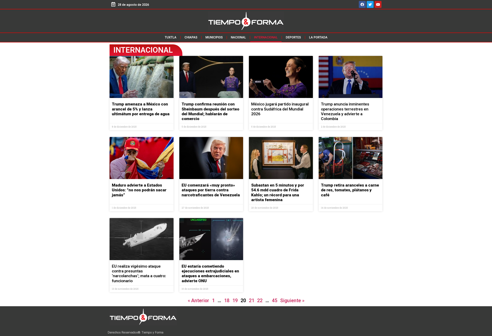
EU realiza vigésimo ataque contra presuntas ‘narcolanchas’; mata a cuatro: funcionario (139, 273)
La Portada (318, 37)
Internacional (266, 37)
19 (235, 300)
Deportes (293, 37)
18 (226, 300)
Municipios (214, 37)
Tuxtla (170, 37)
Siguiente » (292, 300)
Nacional (238, 37)
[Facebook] (362, 4)
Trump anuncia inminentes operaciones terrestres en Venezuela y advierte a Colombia (345, 111)
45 (274, 300)
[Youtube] (378, 4)
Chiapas (190, 37)
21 (251, 300)
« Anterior (198, 300)
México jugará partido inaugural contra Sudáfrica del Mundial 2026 (280, 109)
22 (260, 300)
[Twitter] (370, 4)
